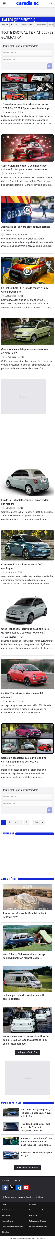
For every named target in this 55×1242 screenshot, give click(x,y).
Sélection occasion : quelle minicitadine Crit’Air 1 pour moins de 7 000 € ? (23, 759)
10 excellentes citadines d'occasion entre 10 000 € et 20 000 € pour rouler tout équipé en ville (25, 106)
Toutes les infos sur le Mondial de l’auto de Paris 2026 (25, 915)
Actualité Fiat (8, 879)
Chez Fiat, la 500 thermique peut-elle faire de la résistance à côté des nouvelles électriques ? (25, 630)
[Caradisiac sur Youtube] (26, 1188)
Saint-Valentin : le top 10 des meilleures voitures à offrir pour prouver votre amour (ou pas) (24, 167)
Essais (14, 25)
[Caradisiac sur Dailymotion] (19, 1188)
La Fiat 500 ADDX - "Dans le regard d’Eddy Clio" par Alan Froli (24, 289)
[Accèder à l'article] (27, 897)
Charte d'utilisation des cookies (12, 1226)
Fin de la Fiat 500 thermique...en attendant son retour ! (25, 502)
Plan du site (33, 1215)
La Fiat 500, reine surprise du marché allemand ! (22, 695)
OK (49, 66)
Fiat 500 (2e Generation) (18, 19)
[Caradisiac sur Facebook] (5, 1188)
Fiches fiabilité (26, 25)
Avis (51, 25)
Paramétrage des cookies (38, 1226)
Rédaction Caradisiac (9, 1210)
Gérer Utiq (5, 1232)
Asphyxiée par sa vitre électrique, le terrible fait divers (25, 228)
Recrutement (6, 1215)
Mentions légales (7, 1221)
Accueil (5, 25)
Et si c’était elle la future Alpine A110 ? (36, 1154)
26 (36, 822)
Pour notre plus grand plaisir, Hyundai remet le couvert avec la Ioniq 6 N (36, 1113)
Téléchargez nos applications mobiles (24, 1197)
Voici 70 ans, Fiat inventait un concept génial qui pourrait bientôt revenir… (24, 956)
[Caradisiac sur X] (12, 1188)
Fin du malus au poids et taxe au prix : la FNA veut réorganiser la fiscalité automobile (35, 1127)
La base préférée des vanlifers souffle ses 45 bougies (24, 997)
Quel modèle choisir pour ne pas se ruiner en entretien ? (24, 351)
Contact (4, 1204)
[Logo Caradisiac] (27, 6)
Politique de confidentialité (38, 1221)
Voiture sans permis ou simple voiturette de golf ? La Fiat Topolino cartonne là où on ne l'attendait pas (26, 1040)
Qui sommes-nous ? (36, 1210)
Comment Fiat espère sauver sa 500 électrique (21, 566)
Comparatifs (41, 25)
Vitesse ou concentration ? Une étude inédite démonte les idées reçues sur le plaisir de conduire (36, 1142)
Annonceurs (33, 1204)
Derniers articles (11, 1102)
